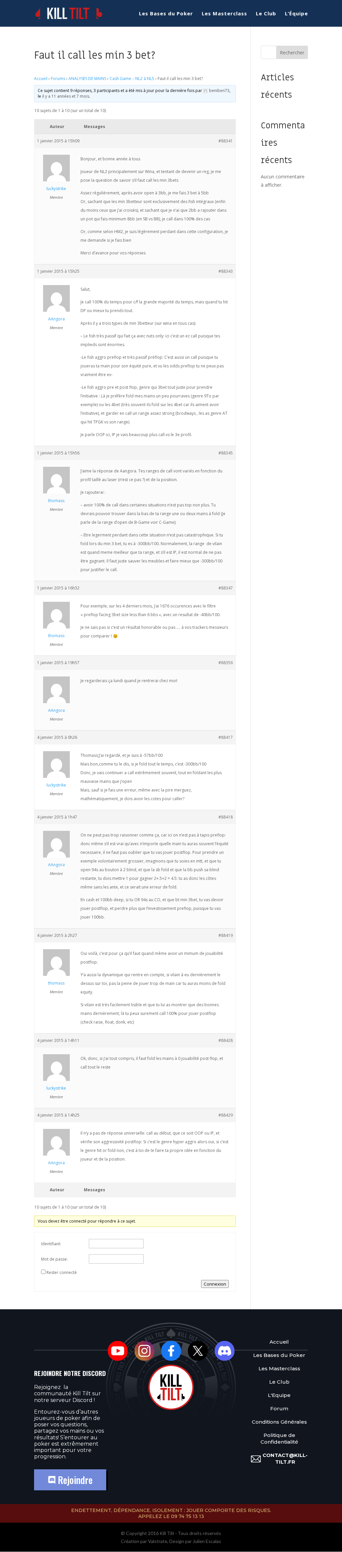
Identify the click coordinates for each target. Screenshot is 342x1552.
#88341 (225, 141)
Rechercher (292, 52)
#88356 (225, 662)
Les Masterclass (224, 14)
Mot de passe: (54, 1259)
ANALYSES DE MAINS (87, 78)
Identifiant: (51, 1244)
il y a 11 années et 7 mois (65, 96)
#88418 (225, 817)
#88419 (225, 935)
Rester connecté (61, 1272)
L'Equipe (279, 1395)
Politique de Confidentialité (279, 1438)
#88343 (225, 271)
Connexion (215, 1284)
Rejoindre (74, 1480)
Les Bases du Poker (166, 14)
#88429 (225, 1115)
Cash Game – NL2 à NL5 (132, 78)
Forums (58, 78)
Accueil (40, 78)
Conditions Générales (279, 1422)
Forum (279, 1408)
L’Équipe (296, 14)
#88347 (225, 588)
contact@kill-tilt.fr (285, 1458)
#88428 (225, 1040)
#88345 (225, 453)
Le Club (266, 14)
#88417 (225, 737)
